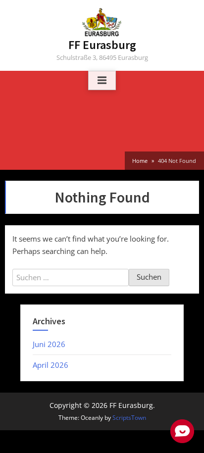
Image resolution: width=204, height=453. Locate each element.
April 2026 (50, 365)
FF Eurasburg (102, 44)
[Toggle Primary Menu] (102, 81)
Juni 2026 (49, 344)
